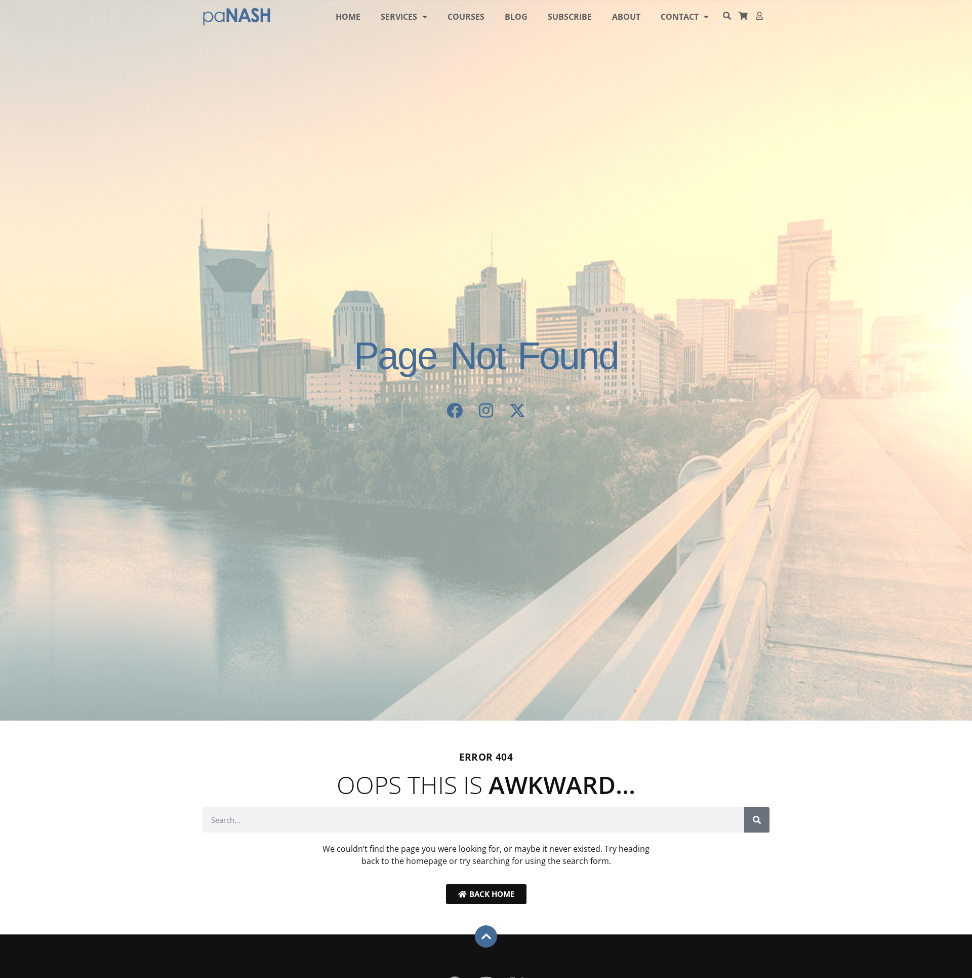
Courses (466, 16)
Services (399, 16)
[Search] (757, 820)
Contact (680, 16)
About (626, 16)
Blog (516, 16)
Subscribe (570, 16)
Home (348, 16)
